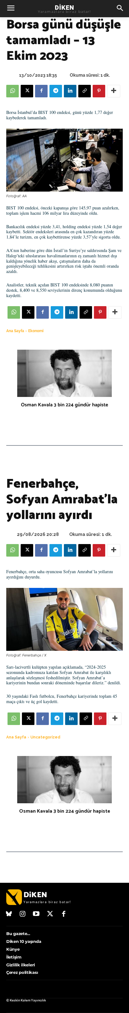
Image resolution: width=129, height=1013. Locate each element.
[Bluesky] (9, 914)
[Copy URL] (84, 91)
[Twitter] (50, 914)
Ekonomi (36, 331)
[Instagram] (23, 914)
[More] (113, 91)
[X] (27, 91)
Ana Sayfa (15, 331)
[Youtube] (36, 914)
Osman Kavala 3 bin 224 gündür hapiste (64, 405)
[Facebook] (41, 91)
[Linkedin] (70, 91)
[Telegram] (55, 91)
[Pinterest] (99, 91)
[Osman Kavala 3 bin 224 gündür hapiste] (64, 373)
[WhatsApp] (12, 91)
